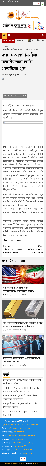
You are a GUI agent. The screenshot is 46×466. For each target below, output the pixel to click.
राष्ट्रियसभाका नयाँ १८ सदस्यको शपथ (35, 249)
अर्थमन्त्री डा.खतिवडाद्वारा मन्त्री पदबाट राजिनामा (13, 249)
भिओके (24, 74)
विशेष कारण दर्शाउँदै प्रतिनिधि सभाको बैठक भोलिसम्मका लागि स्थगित (20, 398)
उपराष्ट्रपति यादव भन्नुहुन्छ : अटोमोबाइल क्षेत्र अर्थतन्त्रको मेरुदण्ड (21, 360)
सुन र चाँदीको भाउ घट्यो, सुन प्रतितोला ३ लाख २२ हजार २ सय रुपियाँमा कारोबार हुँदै (22, 325)
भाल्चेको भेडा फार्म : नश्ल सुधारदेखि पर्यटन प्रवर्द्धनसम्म (20, 413)
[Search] (43, 35)
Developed (29, 463)
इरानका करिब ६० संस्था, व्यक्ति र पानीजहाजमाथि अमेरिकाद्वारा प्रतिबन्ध (18, 290)
